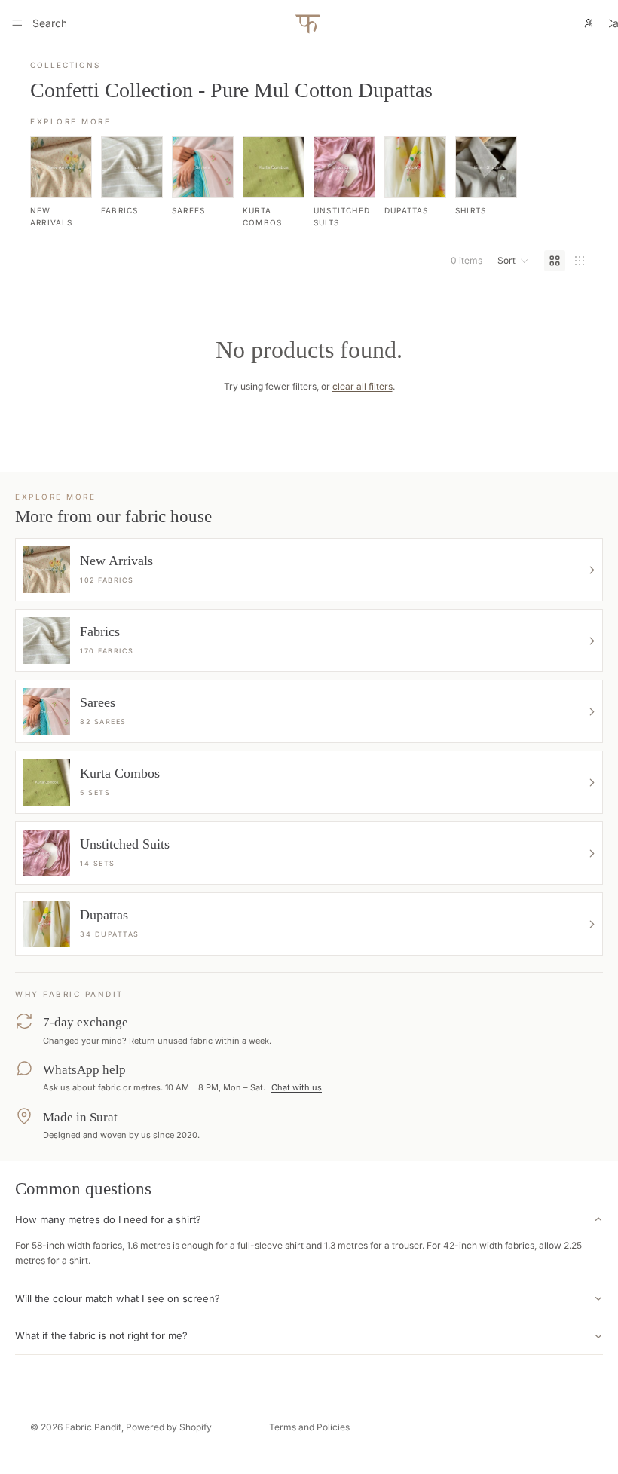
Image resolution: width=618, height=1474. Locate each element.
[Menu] (17, 22)
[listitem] (61, 182)
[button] (513, 260)
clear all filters (362, 386)
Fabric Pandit (93, 1427)
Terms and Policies (309, 1427)
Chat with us (296, 1087)
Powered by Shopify (169, 1427)
